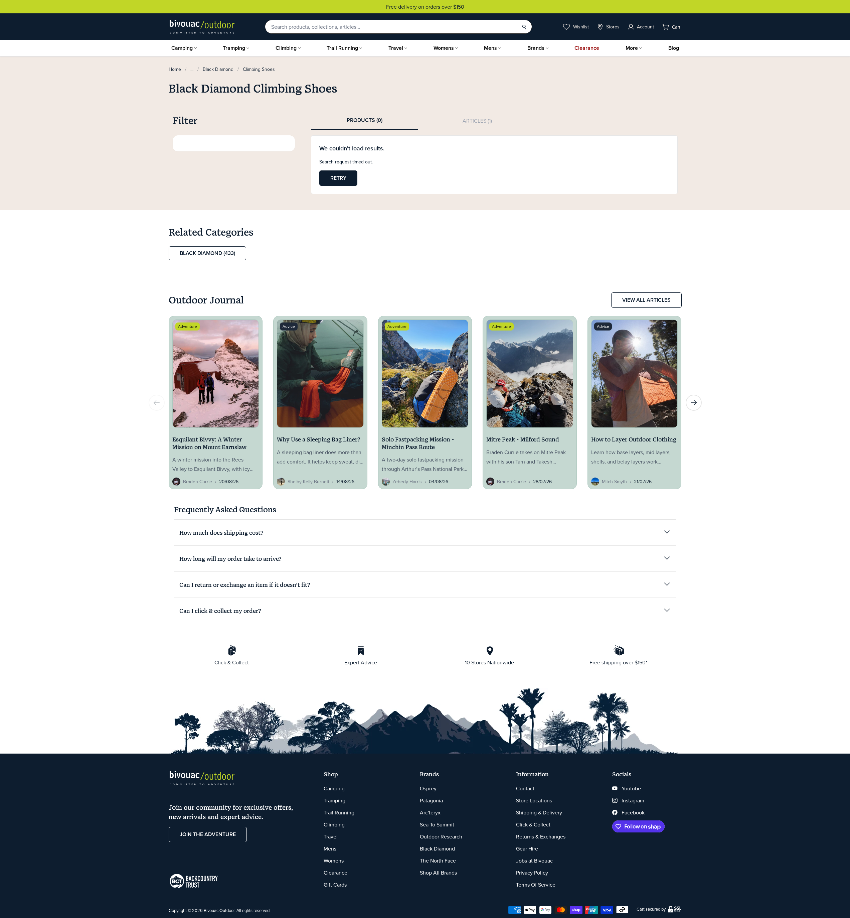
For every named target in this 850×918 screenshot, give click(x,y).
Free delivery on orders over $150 (331, 6)
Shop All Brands (438, 872)
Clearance (586, 48)
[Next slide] (694, 403)
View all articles (646, 300)
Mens (490, 48)
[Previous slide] (157, 403)
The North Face (438, 860)
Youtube (631, 788)
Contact (525, 788)
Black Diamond (218, 69)
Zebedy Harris (407, 481)
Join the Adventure (208, 834)
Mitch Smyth (614, 481)
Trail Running (342, 48)
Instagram (633, 800)
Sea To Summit (437, 824)
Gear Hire (527, 848)
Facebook (633, 812)
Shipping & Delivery (539, 812)
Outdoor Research (441, 836)
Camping (182, 48)
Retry (338, 178)
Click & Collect (533, 824)
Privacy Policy (532, 872)
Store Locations (534, 800)
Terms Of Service (535, 884)
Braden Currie (197, 481)
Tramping (234, 48)
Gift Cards (335, 884)
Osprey (428, 788)
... (191, 69)
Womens (444, 48)
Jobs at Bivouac (534, 860)
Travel (395, 48)
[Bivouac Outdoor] (202, 26)
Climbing (286, 48)
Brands (535, 48)
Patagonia (431, 800)
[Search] (524, 26)
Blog (673, 48)
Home (175, 69)
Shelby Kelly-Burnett (308, 481)
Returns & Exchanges (540, 836)
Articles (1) (477, 120)
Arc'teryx (430, 812)
